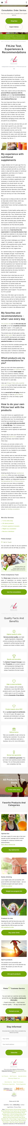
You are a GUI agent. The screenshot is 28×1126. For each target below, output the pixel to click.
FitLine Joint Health (15, 1115)
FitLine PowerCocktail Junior (14, 1117)
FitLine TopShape (19, 1122)
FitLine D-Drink (14, 1120)
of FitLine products (19, 481)
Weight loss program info (14, 891)
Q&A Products (13, 1076)
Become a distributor (8, 531)
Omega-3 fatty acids (13, 383)
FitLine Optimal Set (14, 1111)
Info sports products (14, 974)
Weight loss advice (6, 886)
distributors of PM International (10, 584)
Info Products (7, 41)
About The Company (18, 1082)
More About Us (8, 1082)
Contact (22, 1104)
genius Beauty (19, 394)
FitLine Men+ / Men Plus (8, 1122)
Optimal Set (12, 436)
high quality (9, 335)
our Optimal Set (18, 369)
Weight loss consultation (9, 528)
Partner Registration (21, 1084)
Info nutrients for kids (7, 927)
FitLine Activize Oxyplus (20, 1109)
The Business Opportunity (8, 1084)
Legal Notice (10, 1107)
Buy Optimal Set (14, 850)
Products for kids (7, 918)
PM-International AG (18, 1071)
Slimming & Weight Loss (14, 1078)
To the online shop (7, 520)
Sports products (6, 960)
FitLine (25, 584)
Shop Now (14, 21)
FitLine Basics (23, 1111)
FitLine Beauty (17, 1112)
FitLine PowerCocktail (8, 1112)
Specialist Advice (22, 1076)
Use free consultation (14, 592)
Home (2, 41)
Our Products (5, 1076)
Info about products (8, 523)
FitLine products (9, 1109)
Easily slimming (6, 877)
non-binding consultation (12, 509)
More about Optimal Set (8, 844)
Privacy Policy (17, 1107)
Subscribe (14, 1052)
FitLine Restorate (5, 1111)
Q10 (9, 394)
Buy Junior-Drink (14, 932)
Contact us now (14, 1011)
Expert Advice (14, 27)
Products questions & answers (10, 526)
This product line (6, 323)
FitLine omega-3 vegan (15, 1119)
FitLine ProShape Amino (16, 1114)
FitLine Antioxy (22, 1120)
